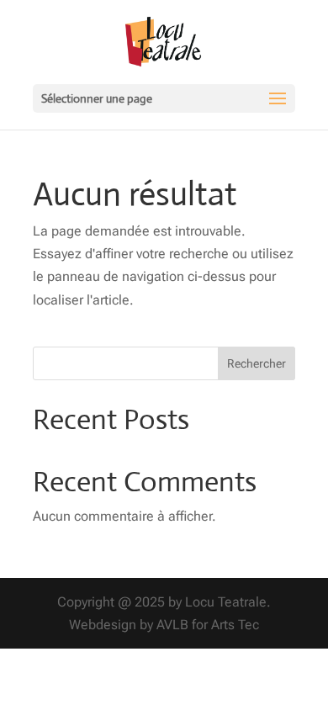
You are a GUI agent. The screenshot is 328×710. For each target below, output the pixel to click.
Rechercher (256, 363)
